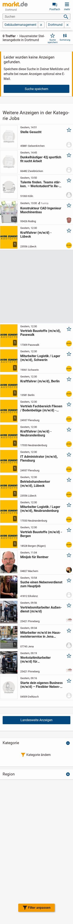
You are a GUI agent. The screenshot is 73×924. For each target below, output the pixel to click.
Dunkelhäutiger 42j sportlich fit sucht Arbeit (40, 159)
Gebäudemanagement (20, 25)
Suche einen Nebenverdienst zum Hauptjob (41, 584)
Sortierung (65, 40)
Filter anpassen (39, 908)
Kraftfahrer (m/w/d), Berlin (40, 381)
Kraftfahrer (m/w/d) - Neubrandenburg (36, 433)
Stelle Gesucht (30, 132)
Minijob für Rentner (34, 557)
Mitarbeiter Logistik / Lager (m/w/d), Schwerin (40, 358)
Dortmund (55, 25)
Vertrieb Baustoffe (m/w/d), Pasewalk (40, 333)
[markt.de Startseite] (15, 4)
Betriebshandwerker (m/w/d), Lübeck (35, 483)
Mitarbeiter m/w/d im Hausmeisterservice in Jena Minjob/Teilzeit (40, 634)
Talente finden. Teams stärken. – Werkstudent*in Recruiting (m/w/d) (40, 184)
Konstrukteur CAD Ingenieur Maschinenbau (40, 210)
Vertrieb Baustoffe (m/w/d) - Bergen (41, 534)
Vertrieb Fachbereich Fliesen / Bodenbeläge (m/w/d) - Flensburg (41, 408)
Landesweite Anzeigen (36, 720)
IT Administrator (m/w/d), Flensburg (39, 458)
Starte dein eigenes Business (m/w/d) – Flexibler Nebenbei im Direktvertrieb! (41, 685)
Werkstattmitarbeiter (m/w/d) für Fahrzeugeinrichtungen (37, 659)
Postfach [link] (54, 9)
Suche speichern (53, 41)
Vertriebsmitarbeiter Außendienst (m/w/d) (41, 609)
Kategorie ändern (38, 755)
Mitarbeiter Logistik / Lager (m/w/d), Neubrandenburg (40, 509)
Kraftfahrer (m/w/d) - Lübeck (36, 234)
